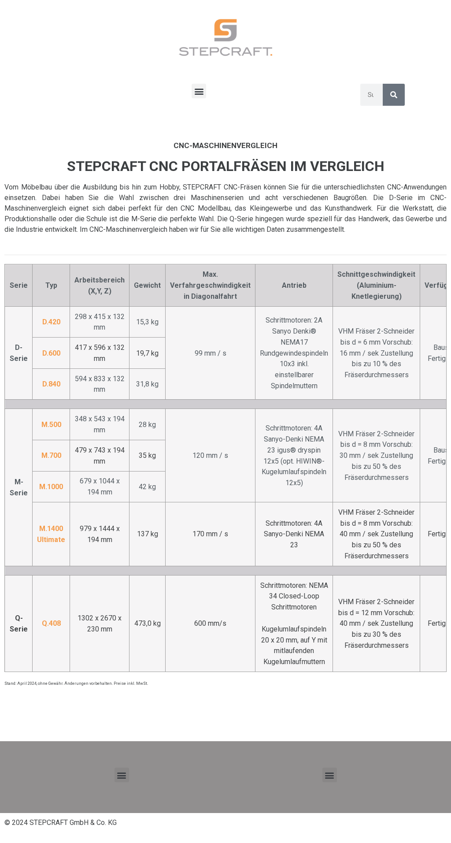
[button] (199, 91)
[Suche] (394, 95)
